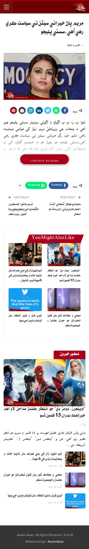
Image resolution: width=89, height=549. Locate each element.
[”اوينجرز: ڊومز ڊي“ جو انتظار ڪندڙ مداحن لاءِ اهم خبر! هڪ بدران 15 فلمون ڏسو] (64, 254)
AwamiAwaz (55, 541)
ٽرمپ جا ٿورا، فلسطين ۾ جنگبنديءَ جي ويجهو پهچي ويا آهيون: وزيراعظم (23, 209)
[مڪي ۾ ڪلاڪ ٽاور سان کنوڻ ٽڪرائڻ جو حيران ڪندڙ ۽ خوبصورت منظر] (64, 299)
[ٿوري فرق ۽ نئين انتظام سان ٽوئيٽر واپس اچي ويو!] (25, 299)
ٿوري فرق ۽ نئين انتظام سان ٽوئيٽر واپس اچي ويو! (35, 496)
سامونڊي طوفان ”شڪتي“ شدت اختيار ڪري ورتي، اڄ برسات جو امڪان (65, 209)
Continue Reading (44, 159)
